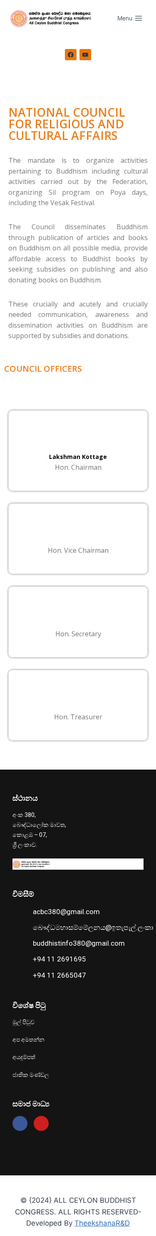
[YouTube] (85, 55)
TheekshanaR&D (102, 1223)
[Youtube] (41, 1123)
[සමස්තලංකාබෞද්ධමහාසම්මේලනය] (53, 18)
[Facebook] (71, 55)
